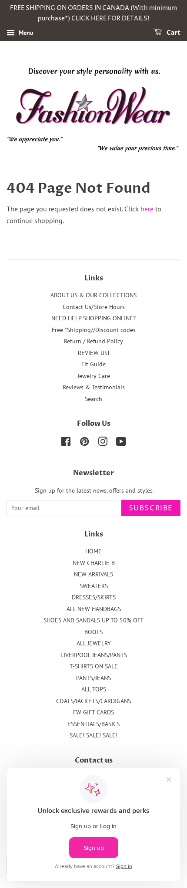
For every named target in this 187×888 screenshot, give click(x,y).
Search (93, 399)
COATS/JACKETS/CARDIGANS (93, 701)
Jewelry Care (93, 376)
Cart (172, 33)
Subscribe (151, 508)
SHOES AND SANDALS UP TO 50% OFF (93, 620)
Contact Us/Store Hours (94, 307)
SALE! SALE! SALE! (93, 735)
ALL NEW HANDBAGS (94, 609)
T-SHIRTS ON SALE (94, 666)
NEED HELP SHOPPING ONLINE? (93, 318)
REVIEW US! (93, 353)
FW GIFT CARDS (93, 712)
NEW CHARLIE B (94, 563)
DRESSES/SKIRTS (94, 597)
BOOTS (93, 632)
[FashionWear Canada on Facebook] (66, 443)
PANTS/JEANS (93, 678)
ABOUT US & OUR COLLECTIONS (93, 295)
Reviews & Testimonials (94, 387)
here (147, 208)
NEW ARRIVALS (93, 574)
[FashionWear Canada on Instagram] (102, 443)
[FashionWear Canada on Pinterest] (84, 443)
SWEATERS (94, 586)
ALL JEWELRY (94, 643)
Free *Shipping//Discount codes (94, 330)
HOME (93, 551)
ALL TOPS (93, 689)
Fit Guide (93, 364)
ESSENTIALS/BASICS (93, 724)
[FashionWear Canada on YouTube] (121, 443)
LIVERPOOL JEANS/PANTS (93, 655)
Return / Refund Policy (93, 341)
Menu (25, 32)
